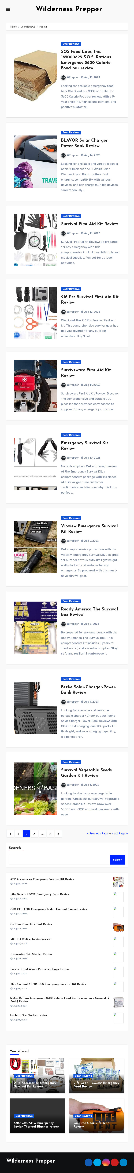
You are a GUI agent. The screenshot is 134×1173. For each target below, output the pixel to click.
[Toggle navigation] (8, 9)
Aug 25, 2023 (20, 883)
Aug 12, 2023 (92, 311)
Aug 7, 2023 (91, 701)
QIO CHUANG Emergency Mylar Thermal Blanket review (48, 909)
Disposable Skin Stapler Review (31, 954)
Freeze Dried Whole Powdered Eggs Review (39, 969)
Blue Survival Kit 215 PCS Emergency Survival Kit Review (48, 984)
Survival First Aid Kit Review (89, 224)
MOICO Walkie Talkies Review (30, 939)
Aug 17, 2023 (20, 1006)
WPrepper (73, 77)
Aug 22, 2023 (20, 928)
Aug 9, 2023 (91, 540)
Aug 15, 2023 (92, 77)
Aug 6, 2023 (91, 784)
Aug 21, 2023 (20, 943)
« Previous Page (97, 833)
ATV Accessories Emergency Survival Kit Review (42, 879)
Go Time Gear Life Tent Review (31, 924)
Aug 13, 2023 (92, 233)
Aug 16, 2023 (20, 1020)
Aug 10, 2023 (92, 457)
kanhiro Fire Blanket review (28, 1015)
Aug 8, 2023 (91, 623)
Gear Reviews (71, 43)
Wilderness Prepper (69, 9)
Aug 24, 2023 (20, 898)
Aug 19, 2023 (20, 973)
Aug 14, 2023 (92, 155)
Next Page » (120, 833)
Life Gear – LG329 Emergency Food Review (39, 894)
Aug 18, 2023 (20, 988)
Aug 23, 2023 (20, 913)
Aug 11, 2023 (92, 385)
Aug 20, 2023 (20, 958)
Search (15, 848)
